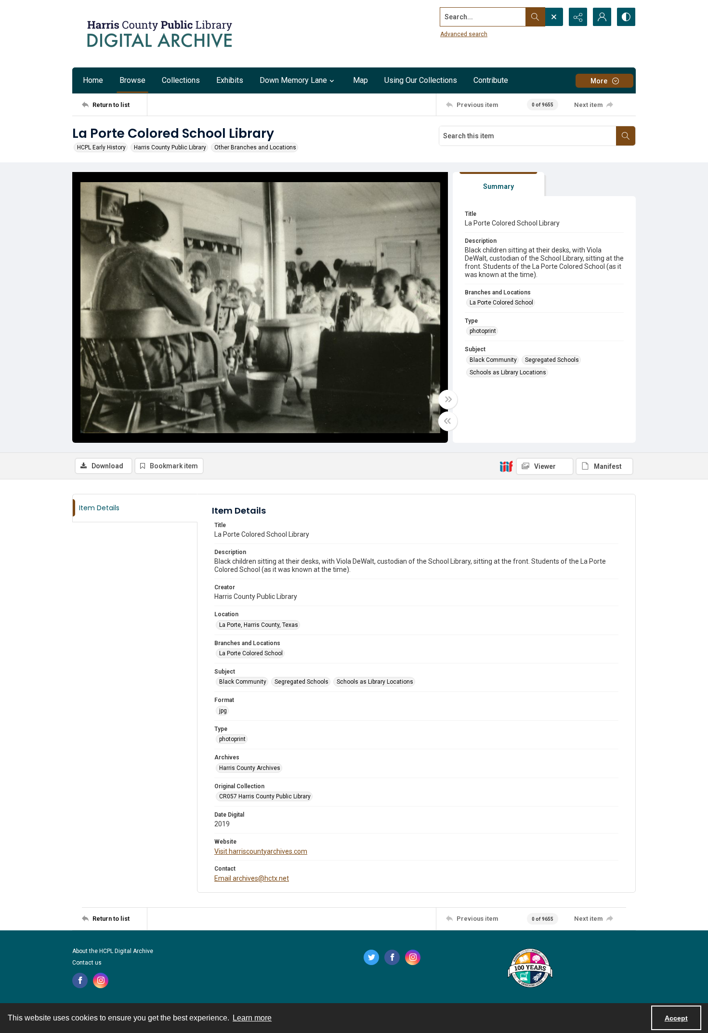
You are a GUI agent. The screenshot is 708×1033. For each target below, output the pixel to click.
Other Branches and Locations (255, 147)
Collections (181, 80)
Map (360, 80)
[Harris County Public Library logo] (529, 969)
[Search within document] (625, 136)
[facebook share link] (80, 980)
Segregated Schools (552, 360)
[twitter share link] (371, 957)
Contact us (87, 962)
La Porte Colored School (501, 302)
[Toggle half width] (448, 421)
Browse (132, 80)
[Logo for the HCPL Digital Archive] (159, 33)
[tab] (498, 184)
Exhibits (229, 80)
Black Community (493, 360)
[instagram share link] (100, 980)
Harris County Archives (249, 768)
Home (93, 80)
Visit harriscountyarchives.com (260, 851)
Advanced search (463, 34)
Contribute (490, 80)
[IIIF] (506, 466)
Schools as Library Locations (508, 372)
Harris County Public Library (170, 147)
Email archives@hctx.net (251, 878)
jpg (223, 710)
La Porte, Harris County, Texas (258, 625)
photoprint (483, 331)
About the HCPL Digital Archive (112, 951)
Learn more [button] (252, 1018)
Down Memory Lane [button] (293, 80)
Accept (676, 1018)
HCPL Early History (101, 147)
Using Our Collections (420, 80)
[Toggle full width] (448, 399)
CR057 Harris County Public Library (265, 796)
